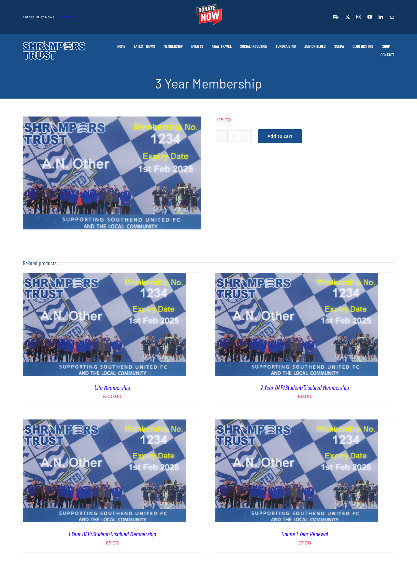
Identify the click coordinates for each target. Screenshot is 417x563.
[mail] (392, 17)
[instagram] (358, 17)
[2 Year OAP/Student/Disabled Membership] (296, 277)
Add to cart (280, 136)
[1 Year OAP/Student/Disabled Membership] (104, 423)
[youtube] (369, 17)
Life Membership (112, 387)
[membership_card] (112, 173)
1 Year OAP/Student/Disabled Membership (112, 534)
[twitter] (347, 17)
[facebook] (336, 17)
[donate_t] (208, 4)
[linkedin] (381, 17)
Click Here (67, 17)
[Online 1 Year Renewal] (296, 423)
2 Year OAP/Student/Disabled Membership (304, 387)
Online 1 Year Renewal (304, 534)
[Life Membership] (104, 277)
